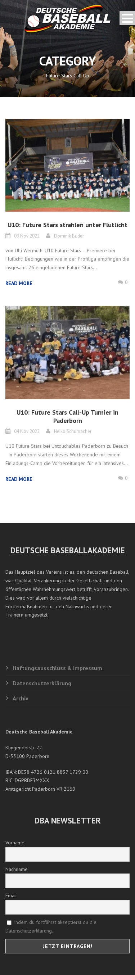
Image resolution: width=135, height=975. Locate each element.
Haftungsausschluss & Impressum (57, 668)
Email (11, 895)
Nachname (16, 869)
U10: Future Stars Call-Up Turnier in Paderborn (67, 416)
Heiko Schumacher (72, 431)
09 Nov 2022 (27, 236)
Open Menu (127, 18)
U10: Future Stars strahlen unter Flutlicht (67, 225)
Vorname (14, 842)
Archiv (20, 698)
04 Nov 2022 (27, 431)
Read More (18, 283)
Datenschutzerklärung (42, 683)
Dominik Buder (69, 236)
